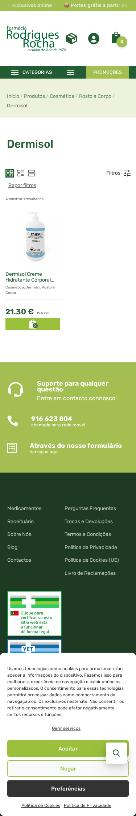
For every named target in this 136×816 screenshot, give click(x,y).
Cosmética (62, 96)
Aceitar (68, 748)
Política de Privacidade (87, 805)
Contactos (19, 560)
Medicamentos (24, 508)
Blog (12, 547)
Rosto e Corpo (95, 96)
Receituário (20, 521)
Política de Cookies (40, 805)
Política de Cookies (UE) (92, 560)
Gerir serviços (66, 728)
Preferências (68, 788)
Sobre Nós (19, 534)
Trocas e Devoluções (89, 521)
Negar (68, 768)
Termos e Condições (88, 534)
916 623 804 (51, 419)
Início (13, 96)
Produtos (34, 96)
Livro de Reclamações (90, 573)
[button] (9, 173)
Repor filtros (22, 185)
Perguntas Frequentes (90, 508)
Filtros (113, 173)
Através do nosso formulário (76, 446)
